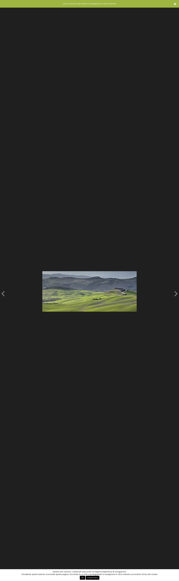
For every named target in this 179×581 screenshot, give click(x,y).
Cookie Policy (92, 578)
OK (82, 578)
